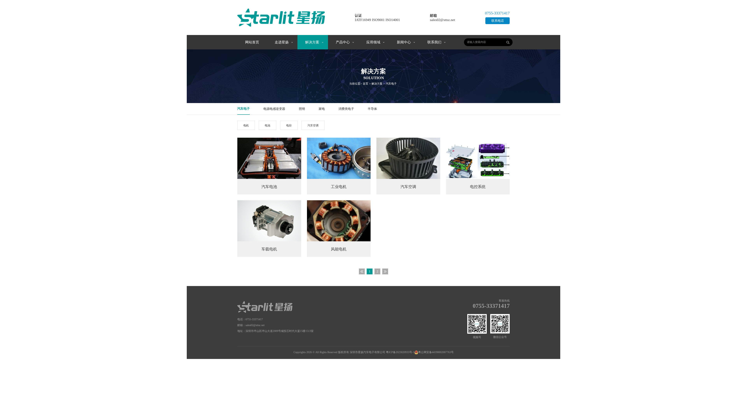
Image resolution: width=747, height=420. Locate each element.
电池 (267, 125)
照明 (302, 108)
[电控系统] (478, 158)
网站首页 (252, 42)
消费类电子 (346, 108)
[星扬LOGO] (264, 306)
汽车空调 (313, 125)
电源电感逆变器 (274, 108)
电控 (289, 125)
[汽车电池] (269, 158)
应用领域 (373, 42)
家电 (322, 108)
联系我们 (434, 42)
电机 (246, 125)
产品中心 (343, 42)
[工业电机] (339, 158)
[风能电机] (339, 220)
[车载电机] (269, 220)
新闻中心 (404, 42)
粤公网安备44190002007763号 (436, 352)
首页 (365, 83)
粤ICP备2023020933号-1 (400, 352)
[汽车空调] (408, 158)
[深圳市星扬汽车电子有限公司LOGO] (281, 17)
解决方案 (312, 42)
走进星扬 (282, 42)
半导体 (372, 108)
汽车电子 (391, 83)
